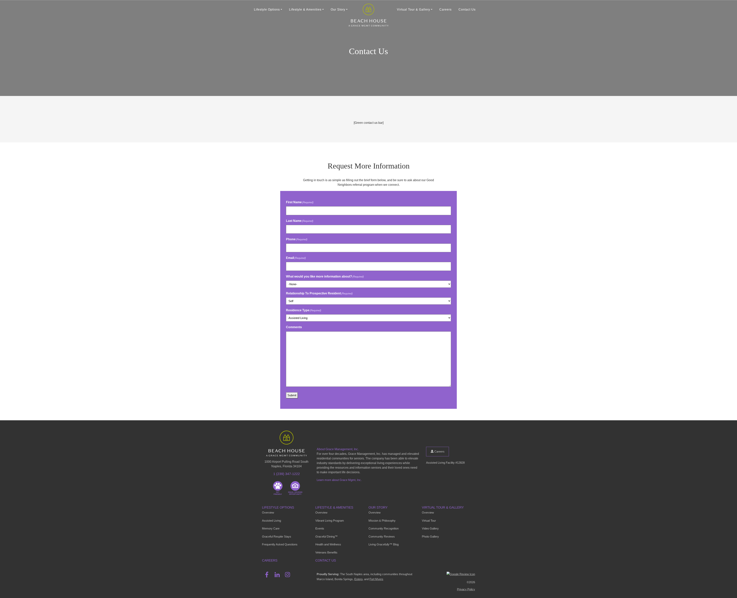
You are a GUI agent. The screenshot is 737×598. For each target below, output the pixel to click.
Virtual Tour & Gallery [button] (413, 9)
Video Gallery (430, 528)
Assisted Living (271, 520)
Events (319, 528)
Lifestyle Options (278, 507)
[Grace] (368, 9)
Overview (268, 512)
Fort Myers (376, 579)
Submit (292, 395)
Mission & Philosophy (382, 520)
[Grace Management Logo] (286, 436)
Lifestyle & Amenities (334, 507)
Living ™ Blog (383, 544)
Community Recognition (383, 528)
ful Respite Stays (276, 536)
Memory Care (270, 528)
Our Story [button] (338, 9)
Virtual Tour (429, 520)
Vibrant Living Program (329, 520)
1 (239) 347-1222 (286, 474)
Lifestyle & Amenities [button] (305, 9)
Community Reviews (381, 536)
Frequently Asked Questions (279, 544)
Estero (358, 579)
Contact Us (467, 9)
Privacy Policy (466, 589)
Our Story (378, 507)
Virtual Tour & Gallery (443, 507)
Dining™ (326, 536)
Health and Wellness (328, 544)
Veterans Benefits (326, 552)
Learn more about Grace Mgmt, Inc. (339, 480)
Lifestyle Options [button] (267, 9)
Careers (445, 9)
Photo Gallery (430, 536)
